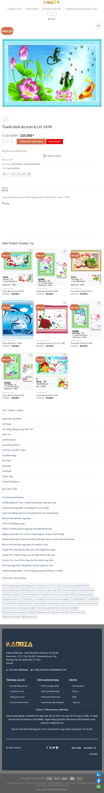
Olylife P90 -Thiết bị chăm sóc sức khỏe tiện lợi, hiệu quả (28, 555)
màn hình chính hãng (10, 590)
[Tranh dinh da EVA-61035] (18, 267)
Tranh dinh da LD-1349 (12, 343)
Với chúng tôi (78, 686)
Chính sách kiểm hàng (50, 691)
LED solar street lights (72, 586)
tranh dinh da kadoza (11, 594)
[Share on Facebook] (9, 174)
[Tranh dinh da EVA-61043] (18, 371)
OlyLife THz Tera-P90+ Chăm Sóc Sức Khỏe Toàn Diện (27, 560)
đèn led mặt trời (54, 603)
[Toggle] (101, 455)
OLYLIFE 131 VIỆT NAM (14, 450)
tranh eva (54, 594)
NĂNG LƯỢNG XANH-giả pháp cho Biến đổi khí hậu (27, 528)
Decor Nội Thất (55, 783)
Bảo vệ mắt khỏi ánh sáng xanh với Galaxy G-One (25, 544)
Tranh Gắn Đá (27, 599)
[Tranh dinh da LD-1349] (18, 319)
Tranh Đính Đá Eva (10, 603)
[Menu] (3, 3)
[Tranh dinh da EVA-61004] (52, 267)
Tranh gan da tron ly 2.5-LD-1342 (50, 343)
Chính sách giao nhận (50, 686)
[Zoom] (5, 119)
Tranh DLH (44, 594)
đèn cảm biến (40, 603)
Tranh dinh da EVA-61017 (81, 291)
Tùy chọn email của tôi (18, 702)
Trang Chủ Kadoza (10, 481)
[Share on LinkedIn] (29, 174)
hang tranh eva (31, 586)
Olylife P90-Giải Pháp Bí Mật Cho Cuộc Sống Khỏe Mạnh (28, 549)
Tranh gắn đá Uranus (42, 599)
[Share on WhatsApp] (4, 174)
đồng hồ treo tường (29, 617)
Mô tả (5, 191)
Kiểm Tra (6, 434)
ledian (59, 586)
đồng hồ (32, 612)
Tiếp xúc (76, 702)
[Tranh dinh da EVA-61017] (86, 267)
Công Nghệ (69, 783)
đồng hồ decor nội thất (11, 617)
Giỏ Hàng (6, 424)
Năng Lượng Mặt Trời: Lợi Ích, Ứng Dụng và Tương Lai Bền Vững (33, 534)
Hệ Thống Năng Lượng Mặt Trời (17, 429)
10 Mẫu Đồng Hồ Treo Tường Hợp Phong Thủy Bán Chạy (29, 502)
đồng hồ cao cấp (43, 612)
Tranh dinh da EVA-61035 (13, 291)
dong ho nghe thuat (16, 586)
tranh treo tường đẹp (60, 599)
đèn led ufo (93, 603)
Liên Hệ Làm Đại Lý (11, 445)
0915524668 (83, 719)
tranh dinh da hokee (86, 590)
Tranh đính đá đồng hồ (81, 8)
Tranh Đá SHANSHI (78, 599)
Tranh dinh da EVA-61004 (47, 291)
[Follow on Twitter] (54, 748)
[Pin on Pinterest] (24, 174)
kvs (47, 586)
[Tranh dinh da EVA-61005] (86, 319)
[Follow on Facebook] (47, 748)
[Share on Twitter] (14, 174)
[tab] (5, 190)
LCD (53, 586)
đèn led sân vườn (68, 603)
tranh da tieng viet (69, 590)
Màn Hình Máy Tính (28, 590)
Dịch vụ (75, 691)
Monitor (86, 586)
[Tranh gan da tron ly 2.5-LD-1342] (52, 319)
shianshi (41, 590)
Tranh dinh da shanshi (29, 594)
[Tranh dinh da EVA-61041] (52, 371)
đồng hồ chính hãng (77, 612)
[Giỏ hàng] (100, 3)
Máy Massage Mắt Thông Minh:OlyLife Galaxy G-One (27, 565)
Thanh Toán (7, 476)
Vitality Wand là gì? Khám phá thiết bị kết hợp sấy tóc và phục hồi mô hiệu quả (38, 539)
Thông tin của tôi (16, 697)
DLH (4, 586)
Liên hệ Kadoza (9, 439)
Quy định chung (9, 455)
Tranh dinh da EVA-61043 (13, 395)
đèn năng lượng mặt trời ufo (49, 608)
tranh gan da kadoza (84, 594)
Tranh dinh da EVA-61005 (81, 343)
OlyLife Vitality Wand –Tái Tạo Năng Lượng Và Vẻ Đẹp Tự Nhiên (32, 570)
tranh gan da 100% (68, 594)
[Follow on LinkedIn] (57, 748)
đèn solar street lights (70, 608)
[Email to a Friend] (19, 174)
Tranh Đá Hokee (16, 164)
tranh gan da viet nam (11, 599)
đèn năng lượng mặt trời (27, 608)
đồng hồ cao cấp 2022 (60, 612)
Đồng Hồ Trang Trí (26, 603)
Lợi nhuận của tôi (16, 691)
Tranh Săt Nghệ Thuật (58, 785)
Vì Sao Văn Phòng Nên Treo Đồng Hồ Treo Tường (25, 508)
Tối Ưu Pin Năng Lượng (13, 523)
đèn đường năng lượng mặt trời (15, 612)
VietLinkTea (40, 785)
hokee (41, 586)
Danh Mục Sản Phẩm (11, 418)
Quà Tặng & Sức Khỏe (87, 783)
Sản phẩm (6, 465)
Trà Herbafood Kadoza (13, 497)
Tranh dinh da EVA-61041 (47, 395)
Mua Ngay (55, 141)
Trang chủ (14, 8)
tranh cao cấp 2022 (53, 590)
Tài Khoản (6, 471)
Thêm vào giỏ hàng (31, 141)
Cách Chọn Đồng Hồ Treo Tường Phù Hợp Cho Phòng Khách (30, 513)
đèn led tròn (82, 603)
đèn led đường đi (9, 608)
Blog (74, 697)
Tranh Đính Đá (51, 8)
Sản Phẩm (31, 8)
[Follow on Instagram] (50, 748)
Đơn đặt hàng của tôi (18, 686)
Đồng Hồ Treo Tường (36, 783)
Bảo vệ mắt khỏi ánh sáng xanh (16, 518)
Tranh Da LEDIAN (12, 168)
